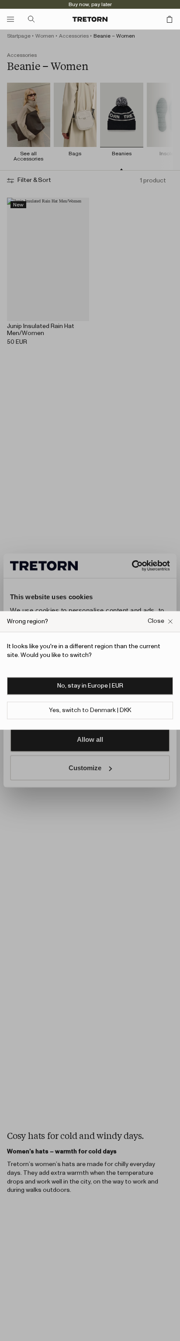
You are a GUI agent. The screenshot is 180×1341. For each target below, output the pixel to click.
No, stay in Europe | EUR (90, 686)
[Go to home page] (90, 19)
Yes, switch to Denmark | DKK (90, 711)
